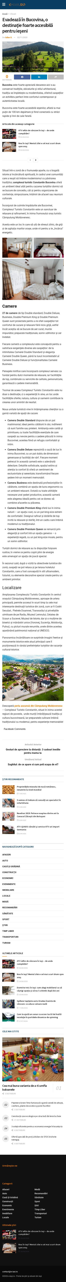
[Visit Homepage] (17, 4)
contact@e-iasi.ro (10, 1271)
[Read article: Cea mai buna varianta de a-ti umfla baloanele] (33, 1059)
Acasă (5, 14)
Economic (7, 878)
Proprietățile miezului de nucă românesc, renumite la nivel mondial (36, 788)
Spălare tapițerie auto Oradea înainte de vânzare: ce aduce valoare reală (36, 1002)
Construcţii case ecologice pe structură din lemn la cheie (36, 1116)
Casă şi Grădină (11, 866)
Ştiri (5, 925)
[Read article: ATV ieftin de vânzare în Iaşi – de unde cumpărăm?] (9, 134)
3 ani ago (22, 807)
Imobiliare (8, 890)
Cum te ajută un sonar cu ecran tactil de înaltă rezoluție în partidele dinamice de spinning (39, 1016)
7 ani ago (22, 794)
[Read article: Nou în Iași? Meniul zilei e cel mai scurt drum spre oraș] (9, 147)
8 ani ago (22, 820)
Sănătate (7, 913)
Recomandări (9, 907)
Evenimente (9, 884)
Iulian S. (8, 37)
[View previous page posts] (30, 160)
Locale (6, 896)
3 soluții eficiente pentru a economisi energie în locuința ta (37, 1126)
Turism (6, 943)
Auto (5, 860)
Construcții (9, 872)
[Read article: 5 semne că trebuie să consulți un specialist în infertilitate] (8, 803)
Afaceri (13, 14)
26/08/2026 (24, 137)
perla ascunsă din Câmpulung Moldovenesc (38, 705)
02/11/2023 (22, 37)
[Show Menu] (3, 4)
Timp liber (8, 931)
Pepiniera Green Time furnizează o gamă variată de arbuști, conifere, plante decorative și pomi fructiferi (37, 1104)
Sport (5, 919)
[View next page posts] (35, 160)
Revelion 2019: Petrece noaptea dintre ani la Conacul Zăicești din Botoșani (38, 815)
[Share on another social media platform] (56, 77)
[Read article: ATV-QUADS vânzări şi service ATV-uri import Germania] (8, 829)
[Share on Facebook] (22, 77)
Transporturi (10, 937)
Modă (5, 901)
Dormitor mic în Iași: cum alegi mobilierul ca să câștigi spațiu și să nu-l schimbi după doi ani (39, 989)
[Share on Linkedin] (39, 77)
